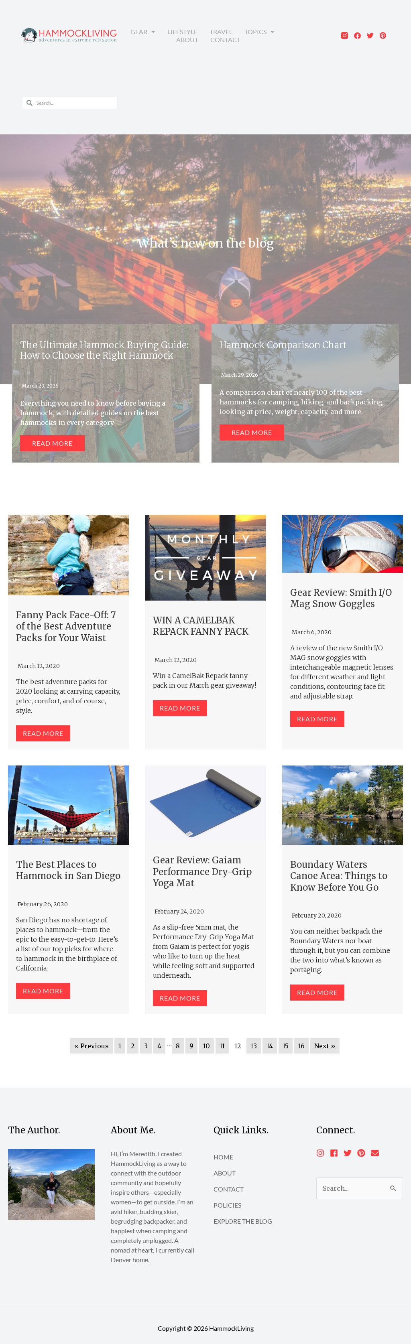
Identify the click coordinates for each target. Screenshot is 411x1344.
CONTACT (225, 39)
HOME (223, 1157)
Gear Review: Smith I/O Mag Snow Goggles (341, 598)
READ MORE (43, 733)
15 (286, 1046)
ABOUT (187, 39)
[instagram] (322, 1153)
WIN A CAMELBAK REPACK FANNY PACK (200, 626)
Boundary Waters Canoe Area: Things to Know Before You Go (338, 876)
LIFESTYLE (182, 31)
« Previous (91, 1046)
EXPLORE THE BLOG (243, 1221)
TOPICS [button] (255, 31)
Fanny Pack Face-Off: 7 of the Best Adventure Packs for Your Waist (66, 626)
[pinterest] (363, 1153)
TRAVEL (221, 31)
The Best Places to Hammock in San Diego (68, 870)
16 (301, 1046)
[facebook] (336, 1153)
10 (206, 1046)
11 (222, 1046)
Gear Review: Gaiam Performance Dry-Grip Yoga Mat (202, 872)
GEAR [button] (138, 31)
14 (270, 1046)
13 (253, 1046)
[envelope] (376, 1153)
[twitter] (350, 1153)
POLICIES (227, 1205)
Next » (325, 1046)
